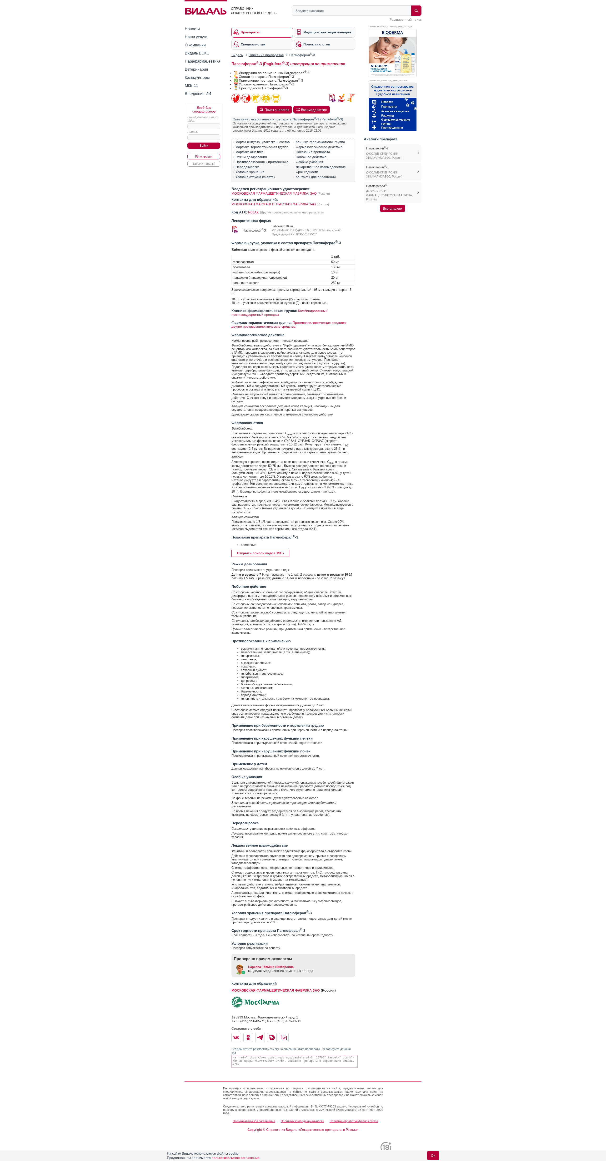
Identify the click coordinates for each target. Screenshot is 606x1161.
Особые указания (309, 162)
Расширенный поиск (405, 19)
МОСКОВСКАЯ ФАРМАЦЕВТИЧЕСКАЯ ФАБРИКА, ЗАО (274, 193)
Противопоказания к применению (261, 162)
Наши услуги (196, 37)
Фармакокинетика (249, 152)
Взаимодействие (314, 110)
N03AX (254, 212)
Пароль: (192, 131)
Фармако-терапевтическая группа (262, 147)
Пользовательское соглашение (254, 1121)
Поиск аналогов (277, 110)
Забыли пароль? (204, 163)
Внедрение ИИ (198, 94)
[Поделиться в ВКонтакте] (236, 1037)
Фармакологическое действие (319, 147)
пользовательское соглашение (236, 1158)
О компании (195, 45)
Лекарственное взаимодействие (321, 167)
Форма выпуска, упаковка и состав (262, 142)
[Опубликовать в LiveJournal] (272, 1037)
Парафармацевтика (202, 61)
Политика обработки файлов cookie (354, 1121)
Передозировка (247, 167)
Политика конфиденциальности (302, 1121)
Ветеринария (196, 69)
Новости (192, 29)
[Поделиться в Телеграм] (260, 1037)
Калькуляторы (197, 77)
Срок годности (307, 172)
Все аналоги (392, 208)
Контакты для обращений (316, 177)
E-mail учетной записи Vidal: (203, 119)
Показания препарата (313, 152)
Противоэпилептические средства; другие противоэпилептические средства (289, 324)
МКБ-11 (191, 86)
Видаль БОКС (197, 53)
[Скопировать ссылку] (284, 1037)
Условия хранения (249, 172)
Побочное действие (311, 157)
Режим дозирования (251, 157)
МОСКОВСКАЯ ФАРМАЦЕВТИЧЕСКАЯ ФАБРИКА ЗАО (273, 204)
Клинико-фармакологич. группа (320, 142)
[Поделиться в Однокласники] (248, 1037)
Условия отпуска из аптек (255, 177)
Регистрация (203, 156)
